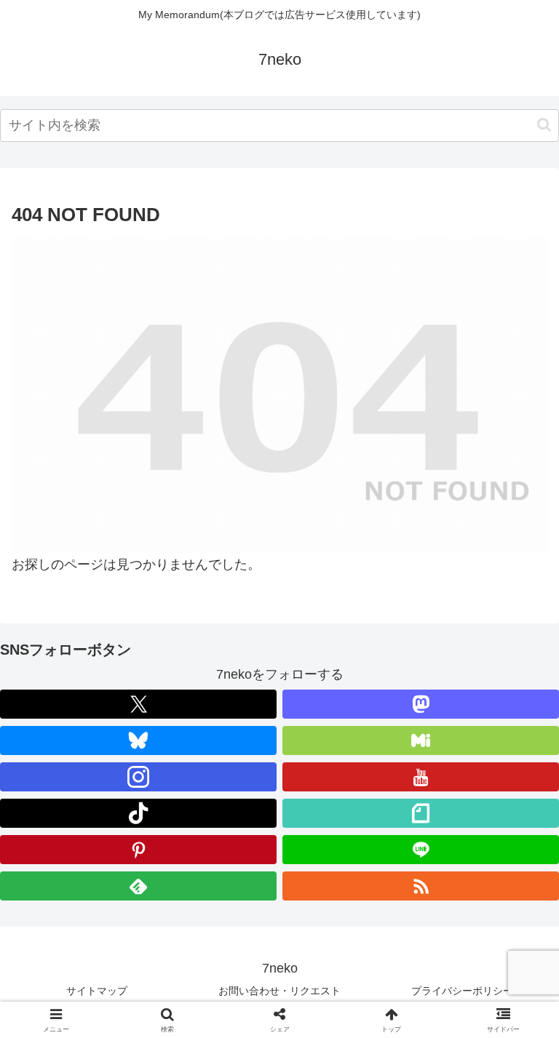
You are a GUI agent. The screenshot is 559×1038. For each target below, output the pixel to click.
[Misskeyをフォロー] (420, 740)
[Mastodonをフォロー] (420, 704)
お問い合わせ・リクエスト (279, 991)
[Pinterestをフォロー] (138, 849)
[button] (544, 124)
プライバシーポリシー (462, 991)
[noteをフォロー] (420, 813)
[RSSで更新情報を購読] (420, 886)
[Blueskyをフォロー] (138, 740)
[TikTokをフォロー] (138, 813)
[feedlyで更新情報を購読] (138, 886)
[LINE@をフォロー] (420, 849)
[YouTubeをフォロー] (420, 776)
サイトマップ (96, 991)
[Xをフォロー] (138, 704)
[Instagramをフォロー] (138, 776)
